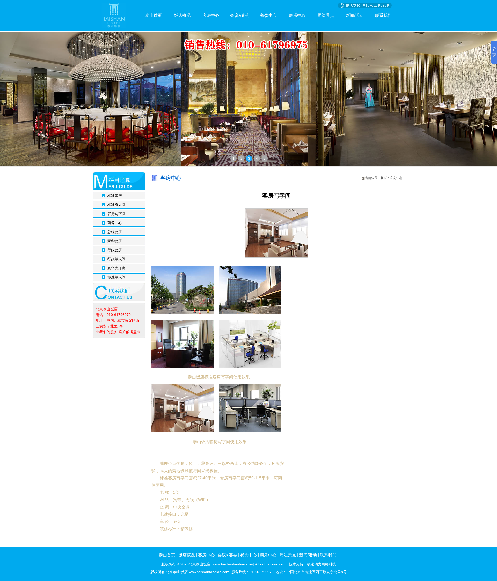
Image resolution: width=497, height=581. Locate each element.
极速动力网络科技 (321, 564)
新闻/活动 (354, 15)
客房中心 (211, 15)
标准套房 (114, 195)
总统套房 (114, 232)
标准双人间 (116, 205)
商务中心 (114, 223)
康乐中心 (297, 15)
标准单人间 (116, 277)
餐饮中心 (268, 15)
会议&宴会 (240, 15)
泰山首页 (153, 15)
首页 (384, 178)
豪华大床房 (116, 268)
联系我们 (383, 15)
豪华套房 (114, 241)
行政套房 (114, 250)
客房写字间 (116, 214)
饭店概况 (182, 15)
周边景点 (326, 15)
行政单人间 (116, 259)
